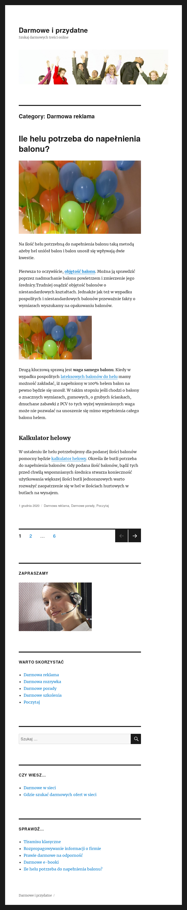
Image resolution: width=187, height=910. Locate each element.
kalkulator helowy (68, 458)
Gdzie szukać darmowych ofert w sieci (60, 794)
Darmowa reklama (56, 505)
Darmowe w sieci (40, 787)
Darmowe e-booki (41, 862)
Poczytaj (102, 505)
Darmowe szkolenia (43, 695)
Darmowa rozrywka (42, 681)
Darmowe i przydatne (53, 30)
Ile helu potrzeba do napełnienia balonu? (79, 143)
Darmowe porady (82, 505)
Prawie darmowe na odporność (53, 855)
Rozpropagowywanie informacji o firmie (62, 848)
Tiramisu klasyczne (42, 841)
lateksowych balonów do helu (89, 376)
